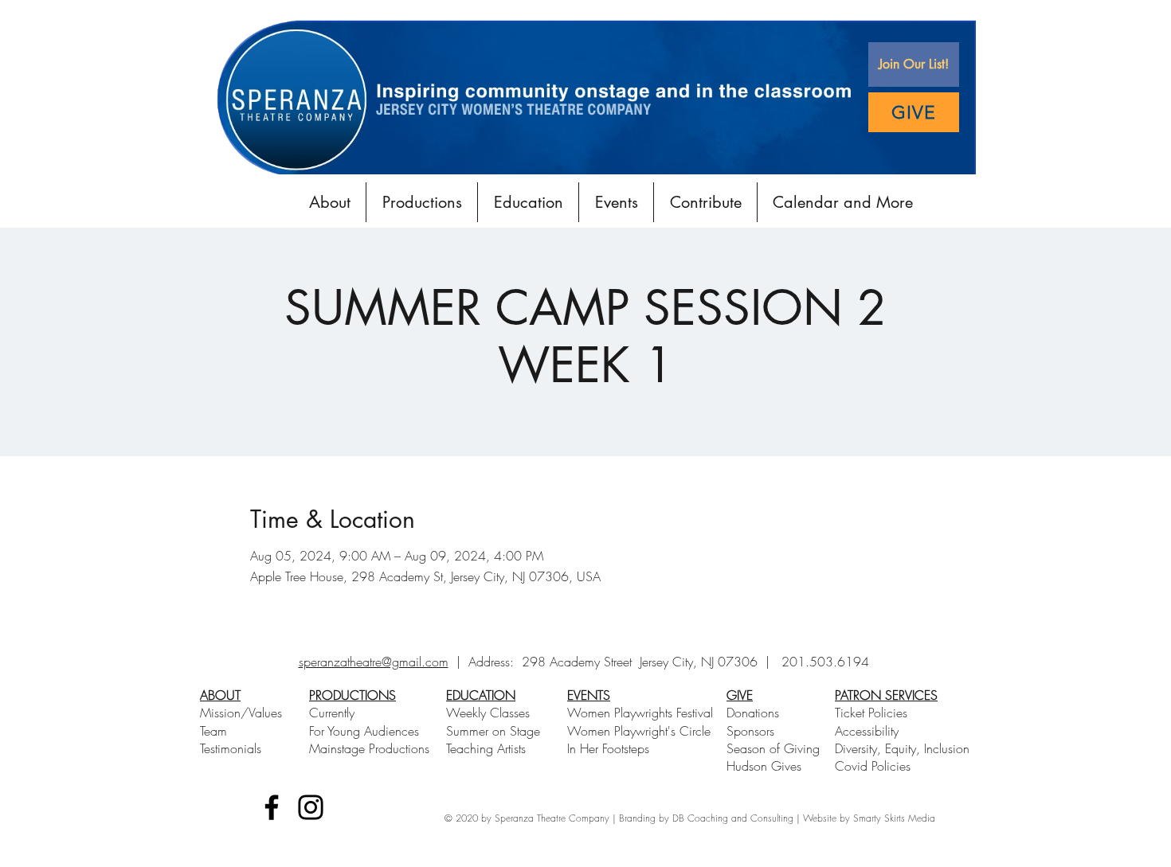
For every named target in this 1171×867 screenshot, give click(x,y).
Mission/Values (241, 712)
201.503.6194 (825, 661)
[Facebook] (271, 807)
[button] (913, 64)
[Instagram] (310, 807)
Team (213, 731)
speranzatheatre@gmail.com (373, 661)
